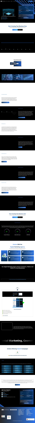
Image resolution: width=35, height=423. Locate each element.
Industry (20, 10)
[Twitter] (13, 409)
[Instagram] (10, 409)
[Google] (12, 409)
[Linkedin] (14, 409)
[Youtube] (15, 409)
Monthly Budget (28, 10)
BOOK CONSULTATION (5, 315)
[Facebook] (11, 409)
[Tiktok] (16, 409)
